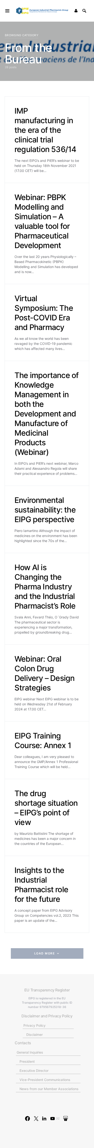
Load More (44, 953)
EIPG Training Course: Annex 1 (42, 740)
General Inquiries (30, 1052)
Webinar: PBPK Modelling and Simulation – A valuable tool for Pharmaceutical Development (42, 221)
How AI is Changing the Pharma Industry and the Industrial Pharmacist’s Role (44, 587)
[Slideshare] (65, 1118)
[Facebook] (27, 1118)
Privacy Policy (34, 1025)
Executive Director (34, 1071)
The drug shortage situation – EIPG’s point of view (46, 808)
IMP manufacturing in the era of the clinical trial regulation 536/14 (45, 130)
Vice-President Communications (45, 1080)
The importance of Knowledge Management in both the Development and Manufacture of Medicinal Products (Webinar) (46, 414)
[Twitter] (36, 1118)
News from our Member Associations (49, 1089)
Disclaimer (34, 1034)
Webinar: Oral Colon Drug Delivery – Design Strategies (44, 673)
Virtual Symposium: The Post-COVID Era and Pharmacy (43, 313)
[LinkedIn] (44, 1118)
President (27, 1061)
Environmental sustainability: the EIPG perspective (45, 509)
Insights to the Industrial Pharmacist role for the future (41, 885)
